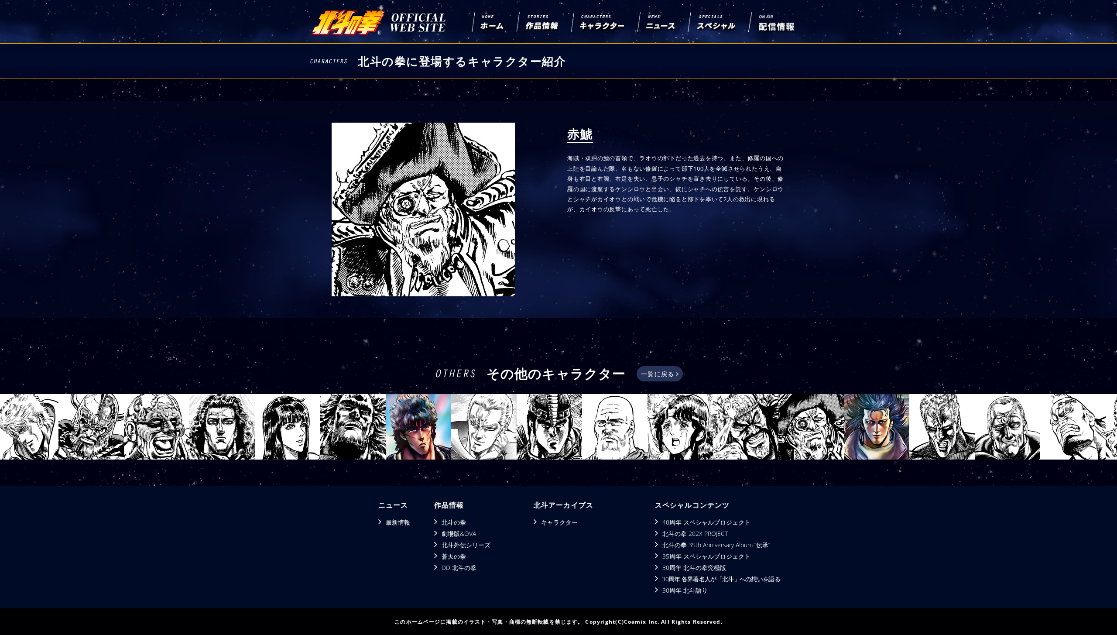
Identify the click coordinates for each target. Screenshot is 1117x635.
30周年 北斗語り (685, 590)
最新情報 (398, 522)
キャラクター (559, 522)
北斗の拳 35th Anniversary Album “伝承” (716, 545)
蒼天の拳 (454, 556)
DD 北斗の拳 (459, 567)
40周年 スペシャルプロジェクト (706, 522)
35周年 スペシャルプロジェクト (706, 556)
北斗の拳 (454, 522)
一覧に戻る (658, 374)
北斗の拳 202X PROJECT (695, 533)
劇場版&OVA (459, 533)
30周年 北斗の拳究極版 (694, 567)
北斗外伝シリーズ (466, 545)
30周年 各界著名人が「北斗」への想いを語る (721, 579)
